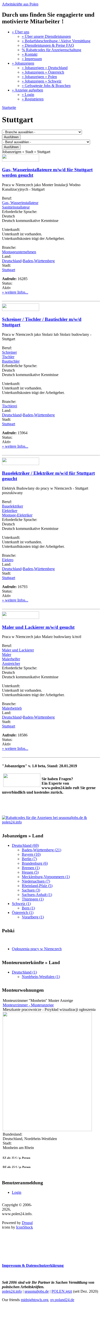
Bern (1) (28, 908)
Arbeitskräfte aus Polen (20, 4)
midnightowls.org (34, 1300)
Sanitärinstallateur (16, 207)
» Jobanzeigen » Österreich (43, 72)
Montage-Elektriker (17, 515)
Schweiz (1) (21, 903)
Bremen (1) (31, 868)
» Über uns (20, 32)
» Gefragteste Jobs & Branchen (46, 86)
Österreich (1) (22, 912)
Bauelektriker (12, 506)
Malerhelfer (11, 659)
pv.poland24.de (62, 1300)
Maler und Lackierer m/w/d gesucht (38, 627)
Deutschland (12, 261)
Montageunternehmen (19, 252)
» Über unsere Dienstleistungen (46, 36)
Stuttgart (8, 270)
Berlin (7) (29, 859)
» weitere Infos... (15, 292)
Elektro (7, 560)
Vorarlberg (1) (33, 917)
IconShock (24, 1227)
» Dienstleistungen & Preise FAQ (48, 45)
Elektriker (9, 511)
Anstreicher (11, 663)
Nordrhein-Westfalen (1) (41, 977)
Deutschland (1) (24, 972)
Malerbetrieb (12, 708)
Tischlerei (9, 406)
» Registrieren (33, 99)
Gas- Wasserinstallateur (20, 203)
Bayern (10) (31, 854)
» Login (28, 94)
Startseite (9, 107)
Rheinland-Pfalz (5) (37, 886)
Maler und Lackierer (18, 650)
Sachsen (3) (31, 890)
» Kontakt (29, 54)
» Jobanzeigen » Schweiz (41, 81)
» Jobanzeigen (23, 63)
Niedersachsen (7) (36, 881)
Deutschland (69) (25, 845)
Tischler (8, 357)
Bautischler (11, 361)
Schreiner (9, 352)
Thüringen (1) (33, 899)
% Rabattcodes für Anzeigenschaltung (51, 50)
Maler (6, 654)
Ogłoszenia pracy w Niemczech (37, 949)
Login (16, 1192)
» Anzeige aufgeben (27, 90)
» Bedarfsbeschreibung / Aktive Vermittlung (56, 41)
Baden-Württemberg (39, 261)
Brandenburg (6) (35, 863)
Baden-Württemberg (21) (41, 850)
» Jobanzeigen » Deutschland (45, 68)
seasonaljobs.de (37, 1291)
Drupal (27, 1223)
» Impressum (32, 59)
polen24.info (12, 1291)
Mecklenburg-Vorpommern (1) (46, 877)
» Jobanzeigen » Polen (39, 77)
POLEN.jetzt (61, 1291)
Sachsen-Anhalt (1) (37, 895)
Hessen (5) (30, 872)
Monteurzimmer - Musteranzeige (28, 1005)
